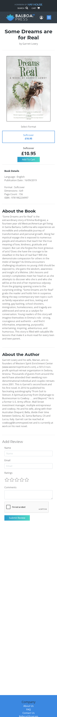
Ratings (8, 472)
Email (7, 460)
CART (34, 8)
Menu (50, 17)
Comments (10, 487)
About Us (28, 706)
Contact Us (29, 713)
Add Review (12, 442)
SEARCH (21, 8)
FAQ (28, 709)
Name (7, 447)
